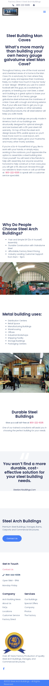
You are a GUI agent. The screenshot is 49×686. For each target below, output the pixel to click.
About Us (6, 603)
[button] (44, 12)
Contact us (12, 538)
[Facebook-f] (3, 668)
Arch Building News (11, 599)
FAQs (4, 607)
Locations (7, 611)
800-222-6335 (36, 422)
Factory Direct (9, 619)
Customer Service (11, 615)
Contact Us (7, 569)
